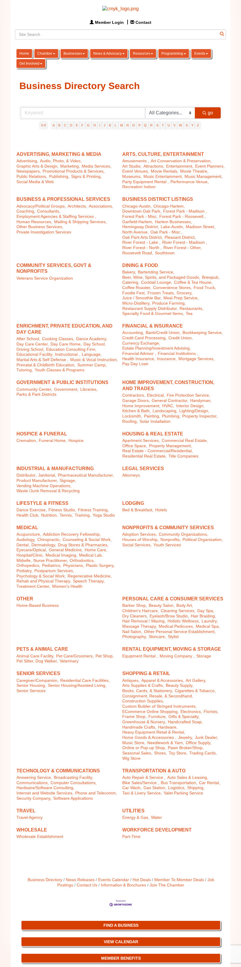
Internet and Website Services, (44, 793)
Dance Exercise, (31, 510)
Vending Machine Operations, (43, 486)
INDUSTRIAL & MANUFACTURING (55, 468)
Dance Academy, (91, 339)
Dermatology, (43, 545)
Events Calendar (113, 880)
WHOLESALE (31, 829)
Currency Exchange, (141, 343)
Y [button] (192, 125)
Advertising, (27, 161)
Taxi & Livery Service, (142, 793)
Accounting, (133, 332)
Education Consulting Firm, (71, 349)
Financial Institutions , (178, 353)
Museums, (132, 176)
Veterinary (69, 661)
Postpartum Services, (54, 571)
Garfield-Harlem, (137, 222)
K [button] (110, 125)
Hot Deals (142, 880)
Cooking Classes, (58, 339)
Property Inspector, (199, 416)
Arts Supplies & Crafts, (143, 685)
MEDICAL (27, 527)
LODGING (133, 503)
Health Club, (27, 515)
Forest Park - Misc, (140, 216)
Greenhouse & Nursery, (144, 722)
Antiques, (131, 680)
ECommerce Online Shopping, (150, 711)
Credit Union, (180, 338)
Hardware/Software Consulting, (45, 788)
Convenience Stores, (172, 287)
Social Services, (137, 545)
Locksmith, (132, 416)
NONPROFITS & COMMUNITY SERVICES (168, 527)
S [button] (157, 125)
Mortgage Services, (196, 359)
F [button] (82, 125)
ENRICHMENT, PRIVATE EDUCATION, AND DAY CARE (64, 329)
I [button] (99, 125)
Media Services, (96, 166)
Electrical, (156, 395)
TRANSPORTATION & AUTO (153, 770)
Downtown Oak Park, (141, 211)
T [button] (163, 125)
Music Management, (203, 176)
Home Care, (96, 550)
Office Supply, (198, 743)
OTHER (24, 598)
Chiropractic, (49, 539)
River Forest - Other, (182, 247)
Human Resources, (34, 222)
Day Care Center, (32, 344)
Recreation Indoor (139, 187)
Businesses (72, 53)
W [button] (180, 125)
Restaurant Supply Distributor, (150, 308)
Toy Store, (178, 753)
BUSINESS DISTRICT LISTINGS (157, 199)
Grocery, (185, 293)
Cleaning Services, (178, 611)
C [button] (65, 125)
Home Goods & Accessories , (149, 737)
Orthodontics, (82, 560)
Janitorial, (47, 475)
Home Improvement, (141, 406)
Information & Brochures (123, 885)
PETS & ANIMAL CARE (42, 649)
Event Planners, (210, 166)
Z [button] (198, 125)
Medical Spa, (208, 626)
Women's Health (67, 586)
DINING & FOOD (140, 265)
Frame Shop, (134, 716)
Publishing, (59, 176)
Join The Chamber (167, 885)
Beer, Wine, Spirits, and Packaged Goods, (161, 277)
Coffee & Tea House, (193, 282)
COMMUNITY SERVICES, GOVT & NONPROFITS (53, 268)
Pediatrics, (51, 565)
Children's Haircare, (140, 611)
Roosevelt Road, (137, 253)
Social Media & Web (35, 182)
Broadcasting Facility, (73, 777)
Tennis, (66, 515)
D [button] (71, 125)
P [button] (139, 125)
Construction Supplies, (143, 701)
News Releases (80, 880)
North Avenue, (135, 232)
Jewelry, (185, 737)
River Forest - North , (142, 247)
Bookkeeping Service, (203, 332)
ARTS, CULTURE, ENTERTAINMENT (163, 154)
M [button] (121, 125)
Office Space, (134, 446)
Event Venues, (135, 171)
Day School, (94, 344)
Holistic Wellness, (184, 621)
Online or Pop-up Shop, (144, 748)
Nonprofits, (170, 539)
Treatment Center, (33, 586)
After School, (28, 339)
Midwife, (24, 560)
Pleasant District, (180, 237)
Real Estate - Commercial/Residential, (157, 451)
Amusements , (135, 161)
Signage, (68, 480)
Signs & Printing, (86, 176)
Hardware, (168, 727)
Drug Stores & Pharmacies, (83, 545)
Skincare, (157, 636)
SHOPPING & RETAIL (146, 673)
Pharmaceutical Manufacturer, (86, 475)
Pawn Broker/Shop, (186, 748)
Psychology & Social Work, (41, 576)
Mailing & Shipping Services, (80, 222)
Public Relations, (31, 176)
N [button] (127, 125)
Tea (189, 313)
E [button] (77, 125)
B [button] (59, 125)
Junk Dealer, (206, 737)
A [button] (54, 125)
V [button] (174, 125)
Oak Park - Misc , (166, 232)
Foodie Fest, (134, 293)
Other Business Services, (39, 227)
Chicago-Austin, (137, 206)
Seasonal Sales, (137, 753)
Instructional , (67, 354)
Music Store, (133, 743)
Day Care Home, (66, 344)
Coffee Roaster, (136, 287)
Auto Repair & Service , (143, 777)
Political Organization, (203, 539)
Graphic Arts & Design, (37, 166)
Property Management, (170, 446)
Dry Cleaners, (135, 616)
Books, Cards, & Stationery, (147, 691)
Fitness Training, (93, 510)
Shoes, (160, 753)
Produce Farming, (169, 303)
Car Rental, (209, 783)
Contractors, (133, 395)
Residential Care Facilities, (85, 680)
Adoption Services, (139, 534)
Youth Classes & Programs (59, 370)
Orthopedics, (28, 565)
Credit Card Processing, (144, 338)
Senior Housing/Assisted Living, (77, 685)
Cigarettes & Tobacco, (195, 691)
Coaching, (25, 211)
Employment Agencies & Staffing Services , (56, 216)
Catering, (130, 282)
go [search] (210, 112)
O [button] (133, 125)
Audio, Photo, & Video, (61, 161)
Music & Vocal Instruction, (94, 360)
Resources (141, 53)
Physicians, (73, 565)
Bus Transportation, (179, 783)
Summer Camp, (92, 365)
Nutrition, (49, 515)
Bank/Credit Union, (163, 332)
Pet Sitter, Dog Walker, (37, 661)
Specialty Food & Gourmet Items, (153, 313)
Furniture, (157, 716)
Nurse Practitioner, (51, 560)
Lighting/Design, (194, 411)
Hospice (75, 440)
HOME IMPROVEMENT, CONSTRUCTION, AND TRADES (168, 385)
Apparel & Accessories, (162, 680)
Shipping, (196, 788)
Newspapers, (28, 171)
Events (199, 53)
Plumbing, (171, 416)
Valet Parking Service (183, 793)
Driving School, (30, 349)
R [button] (151, 125)
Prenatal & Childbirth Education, (46, 365)
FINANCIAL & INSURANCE (152, 325)
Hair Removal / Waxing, (144, 621)
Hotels (161, 510)
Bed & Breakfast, (137, 510)
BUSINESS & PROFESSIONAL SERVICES (63, 199)
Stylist (173, 636)
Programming (172, 53)
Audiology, (26, 539)
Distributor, (26, 475)
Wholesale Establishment (39, 836)
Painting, (152, 416)
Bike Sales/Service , (140, 783)
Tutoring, (24, 370)
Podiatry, (24, 571)
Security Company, (33, 798)
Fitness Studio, (62, 510)
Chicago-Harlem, (169, 206)
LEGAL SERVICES (143, 468)
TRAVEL (26, 810)
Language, (92, 354)
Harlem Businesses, (173, 222)
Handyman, (201, 400)
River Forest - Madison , (184, 242)
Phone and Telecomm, (96, 793)
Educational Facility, (34, 354)
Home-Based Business (37, 605)
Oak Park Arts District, (142, 237)
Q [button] (145, 125)
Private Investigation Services (43, 232)
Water (156, 817)
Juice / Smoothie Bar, (142, 298)
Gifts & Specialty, (184, 716)
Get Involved (29, 63)
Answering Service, (34, 777)
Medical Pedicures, (176, 626)
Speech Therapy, (89, 581)
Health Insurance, (138, 359)
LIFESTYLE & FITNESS (42, 503)
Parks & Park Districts (36, 394)
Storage (203, 656)
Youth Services (167, 545)
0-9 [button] (43, 125)
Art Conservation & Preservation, (181, 161)
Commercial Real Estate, (185, 440)
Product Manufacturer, (37, 480)
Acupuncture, (28, 534)
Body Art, (184, 605)
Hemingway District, (140, 227)
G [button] (88, 125)
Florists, (211, 711)
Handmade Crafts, (139, 727)
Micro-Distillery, (136, 303)
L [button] (115, 125)
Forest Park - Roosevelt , (182, 216)
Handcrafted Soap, (185, 722)
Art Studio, (132, 166)
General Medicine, (66, 550)
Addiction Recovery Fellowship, (72, 534)
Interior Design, (190, 406)
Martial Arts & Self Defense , (42, 360)
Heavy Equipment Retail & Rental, (153, 732)
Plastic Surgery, (100, 565)
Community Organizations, (183, 534)
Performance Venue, (189, 182)
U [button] (169, 125)
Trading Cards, (203, 753)
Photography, (134, 636)
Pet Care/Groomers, (75, 656)
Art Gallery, (196, 680)
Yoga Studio (104, 515)
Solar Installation (155, 421)
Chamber (44, 53)
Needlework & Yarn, (165, 743)
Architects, (77, 206)
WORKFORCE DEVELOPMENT (157, 829)
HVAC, (168, 406)
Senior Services (31, 691)
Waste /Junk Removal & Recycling (48, 491)
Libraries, (89, 389)
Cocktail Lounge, (156, 282)
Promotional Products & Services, (74, 171)
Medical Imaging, (61, 555)
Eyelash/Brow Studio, (169, 616)
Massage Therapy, (139, 626)
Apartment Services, (141, 440)
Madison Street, (200, 227)
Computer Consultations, (74, 783)
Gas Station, (154, 788)
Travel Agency (29, 817)
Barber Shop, (134, 605)
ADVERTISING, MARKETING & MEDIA (58, 154)
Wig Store (131, 758)
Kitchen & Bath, (136, 411)
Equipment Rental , (140, 656)
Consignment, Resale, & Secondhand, (157, 696)
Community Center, (34, 389)
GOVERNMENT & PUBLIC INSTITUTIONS (62, 382)
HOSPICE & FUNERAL (41, 433)
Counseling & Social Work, (87, 539)
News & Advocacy (107, 53)
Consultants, (48, 211)
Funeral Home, (53, 440)
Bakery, (129, 272)
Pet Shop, (105, 656)
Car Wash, (132, 788)
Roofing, (130, 421)
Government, (66, 389)
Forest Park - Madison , (185, 211)
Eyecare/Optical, (31, 550)
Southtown (165, 253)
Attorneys (131, 475)
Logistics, (176, 788)
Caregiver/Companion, (37, 680)
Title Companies (183, 456)
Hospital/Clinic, (30, 555)
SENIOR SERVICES (38, 673)
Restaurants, (191, 308)
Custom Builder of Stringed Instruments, (159, 706)
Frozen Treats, (161, 293)
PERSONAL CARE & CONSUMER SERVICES (172, 598)
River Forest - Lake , (141, 242)
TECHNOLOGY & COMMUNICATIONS (58, 770)
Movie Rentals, (164, 171)
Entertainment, (179, 166)
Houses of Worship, (140, 539)
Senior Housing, (31, 685)
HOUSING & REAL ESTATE (152, 433)
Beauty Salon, (162, 605)
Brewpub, (211, 277)
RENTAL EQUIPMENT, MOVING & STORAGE (171, 649)
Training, (83, 515)
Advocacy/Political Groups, (41, 206)
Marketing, (70, 166)
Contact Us (87, 885)
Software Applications (73, 798)
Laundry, (210, 621)
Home (24, 53)
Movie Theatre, (194, 171)
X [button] (187, 125)
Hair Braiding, (203, 616)
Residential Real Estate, (144, 456)
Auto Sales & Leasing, (187, 777)
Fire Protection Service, (188, 395)
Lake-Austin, (172, 227)
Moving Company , (177, 656)
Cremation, (26, 440)
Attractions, (153, 166)
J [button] (105, 125)
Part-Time (131, 836)
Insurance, (167, 359)
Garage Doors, (136, 400)
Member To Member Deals (179, 880)
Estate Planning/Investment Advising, (156, 348)
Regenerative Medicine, (90, 576)
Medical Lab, (91, 555)
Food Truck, (205, 287)
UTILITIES (133, 810)
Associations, (101, 206)
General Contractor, (170, 400)
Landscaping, (165, 411)
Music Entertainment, (163, 176)
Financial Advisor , (139, 353)
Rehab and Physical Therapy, (43, 581)
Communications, (32, 783)
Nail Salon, (132, 631)
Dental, (23, 545)
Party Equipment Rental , (145, 182)
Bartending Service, (156, 272)
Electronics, (191, 711)
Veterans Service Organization (44, 278)
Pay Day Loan (135, 364)
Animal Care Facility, (35, 656)
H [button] (94, 125)
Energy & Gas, (135, 817)
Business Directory (45, 880)
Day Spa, (205, 611)
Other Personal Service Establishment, (180, 631)
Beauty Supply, (179, 685)
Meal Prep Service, (181, 298)
